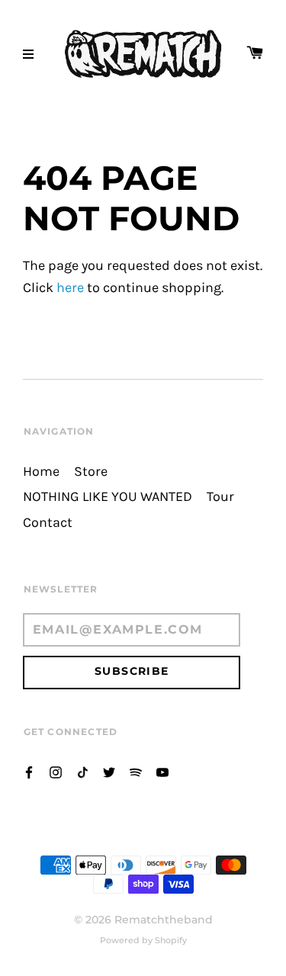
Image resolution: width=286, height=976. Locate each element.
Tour (220, 497)
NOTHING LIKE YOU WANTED (107, 497)
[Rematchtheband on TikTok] (82, 771)
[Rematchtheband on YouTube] (162, 771)
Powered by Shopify (143, 940)
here (70, 288)
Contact (47, 523)
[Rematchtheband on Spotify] (136, 771)
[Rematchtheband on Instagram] (56, 771)
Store (91, 472)
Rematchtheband (163, 919)
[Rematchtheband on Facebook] (29, 771)
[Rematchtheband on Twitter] (109, 771)
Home (41, 472)
